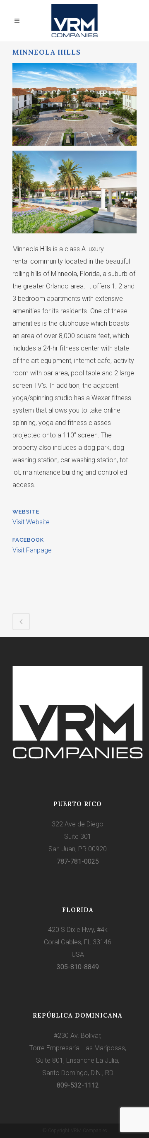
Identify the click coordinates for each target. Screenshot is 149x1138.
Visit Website (31, 522)
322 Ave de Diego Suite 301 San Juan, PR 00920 (77, 836)
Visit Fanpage (32, 550)
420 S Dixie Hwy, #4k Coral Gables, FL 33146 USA (77, 942)
